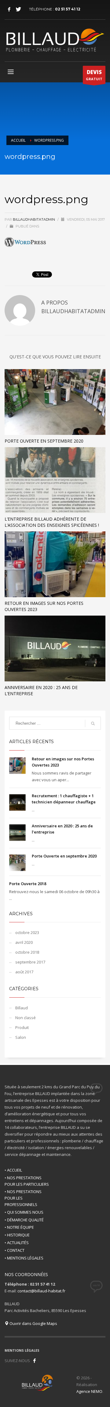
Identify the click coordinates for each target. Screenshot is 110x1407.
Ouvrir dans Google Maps (33, 1323)
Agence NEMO (89, 1391)
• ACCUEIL (13, 1170)
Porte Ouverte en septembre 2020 (44, 441)
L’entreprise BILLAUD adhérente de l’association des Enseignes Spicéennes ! (52, 522)
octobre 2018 (27, 952)
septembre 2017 (30, 962)
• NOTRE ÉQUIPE (19, 1227)
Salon (20, 1037)
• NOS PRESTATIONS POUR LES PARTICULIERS (27, 1181)
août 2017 (24, 972)
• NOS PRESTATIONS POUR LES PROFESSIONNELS (23, 1198)
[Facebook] (9, 9)
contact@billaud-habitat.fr (41, 1291)
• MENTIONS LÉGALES (24, 1258)
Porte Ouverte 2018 (27, 883)
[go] (93, 723)
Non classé (25, 1017)
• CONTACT (14, 1250)
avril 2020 (24, 942)
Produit (22, 1027)
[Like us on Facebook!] (34, 1360)
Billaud (21, 1008)
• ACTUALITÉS (17, 1242)
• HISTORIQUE (17, 1235)
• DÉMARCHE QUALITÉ (24, 1220)
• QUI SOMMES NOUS (24, 1212)
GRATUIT (94, 75)
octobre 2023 (27, 932)
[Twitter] (18, 9)
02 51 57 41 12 (67, 9)
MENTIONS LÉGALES (22, 1350)
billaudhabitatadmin (34, 219)
